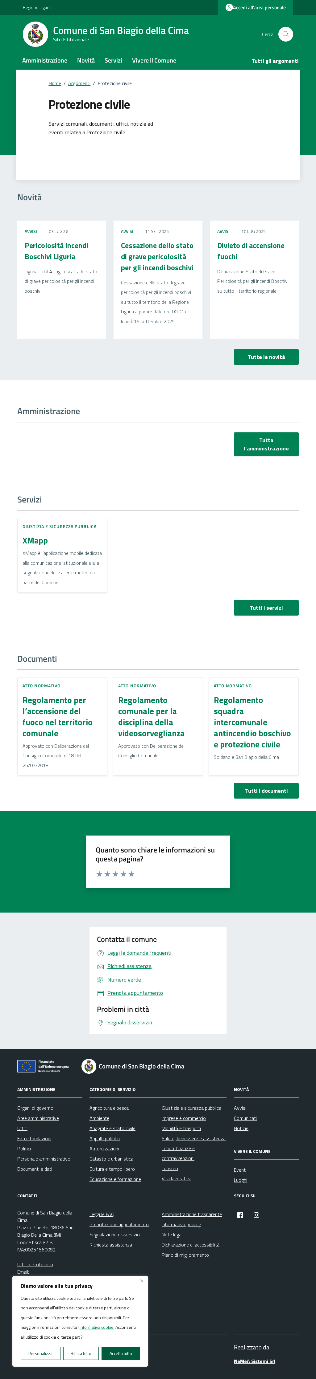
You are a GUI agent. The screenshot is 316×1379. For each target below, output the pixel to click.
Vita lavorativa (176, 1178)
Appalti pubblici (104, 1138)
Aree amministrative (38, 1118)
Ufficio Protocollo (35, 1264)
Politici (24, 1148)
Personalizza (40, 1353)
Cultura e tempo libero (112, 1169)
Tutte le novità (266, 357)
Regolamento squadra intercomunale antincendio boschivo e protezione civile (252, 722)
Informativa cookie (97, 1327)
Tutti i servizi (266, 608)
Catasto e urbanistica (111, 1158)
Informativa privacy (181, 1224)
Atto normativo (41, 685)
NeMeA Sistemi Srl (254, 1361)
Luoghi (240, 1180)
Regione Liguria (37, 7)
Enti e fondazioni (34, 1138)
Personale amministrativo (43, 1158)
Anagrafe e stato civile (112, 1128)
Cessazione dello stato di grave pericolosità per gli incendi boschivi (157, 256)
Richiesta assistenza (110, 1244)
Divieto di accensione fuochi (251, 251)
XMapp (35, 540)
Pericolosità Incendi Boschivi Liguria (56, 251)
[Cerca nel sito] (285, 34)
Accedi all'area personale (259, 7)
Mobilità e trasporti (181, 1128)
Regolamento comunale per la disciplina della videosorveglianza (151, 716)
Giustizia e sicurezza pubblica (60, 526)
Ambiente (99, 1118)
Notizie (241, 1128)
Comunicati (245, 1118)
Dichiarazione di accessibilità (190, 1244)
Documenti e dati (34, 1169)
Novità (86, 60)
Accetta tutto (121, 1353)
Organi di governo (35, 1108)
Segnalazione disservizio (114, 1234)
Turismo (170, 1168)
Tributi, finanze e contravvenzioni (178, 1153)
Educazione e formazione (115, 1179)
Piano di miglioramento (185, 1255)
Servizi (113, 60)
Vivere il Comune (154, 60)
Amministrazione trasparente (192, 1214)
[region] (80, 1321)
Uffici (22, 1128)
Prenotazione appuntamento (119, 1224)
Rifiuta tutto (81, 1353)
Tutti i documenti (266, 791)
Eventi (240, 1170)
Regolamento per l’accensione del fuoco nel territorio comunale (58, 716)
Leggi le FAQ (101, 1214)
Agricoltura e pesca (109, 1108)
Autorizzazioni (104, 1148)
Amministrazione (44, 60)
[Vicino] (141, 1281)
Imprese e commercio (184, 1118)
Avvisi (31, 231)
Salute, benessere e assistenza (194, 1138)
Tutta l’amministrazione (266, 444)
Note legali (172, 1234)
